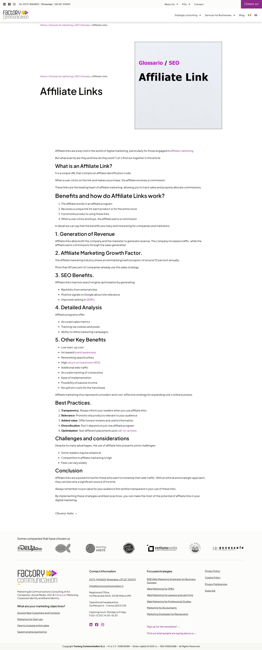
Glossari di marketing (61, 25)
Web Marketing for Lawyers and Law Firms (170, 595)
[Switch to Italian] (249, 15)
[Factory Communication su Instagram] (15, 4)
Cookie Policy (212, 577)
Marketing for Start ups (30, 619)
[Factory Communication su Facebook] (10, 4)
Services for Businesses (218, 15)
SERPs (90, 299)
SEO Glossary (82, 25)
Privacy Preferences (216, 584)
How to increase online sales (33, 625)
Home (43, 25)
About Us (170, 4)
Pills (184, 4)
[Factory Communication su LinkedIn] (5, 4)
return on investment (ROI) (84, 362)
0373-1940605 (97, 579)
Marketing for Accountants (162, 607)
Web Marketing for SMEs (160, 588)
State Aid (210, 590)
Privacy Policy (212, 570)
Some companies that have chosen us (43, 538)
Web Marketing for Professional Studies (169, 601)
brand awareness (85, 352)
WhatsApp (121, 579)
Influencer (60, 594)
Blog (241, 15)
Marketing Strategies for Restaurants (167, 614)
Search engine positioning (32, 631)
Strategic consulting (186, 15)
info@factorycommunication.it (106, 585)
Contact (198, 4)
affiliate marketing (181, 150)
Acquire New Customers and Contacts (38, 612)
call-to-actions (127, 430)
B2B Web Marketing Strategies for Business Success (171, 581)
